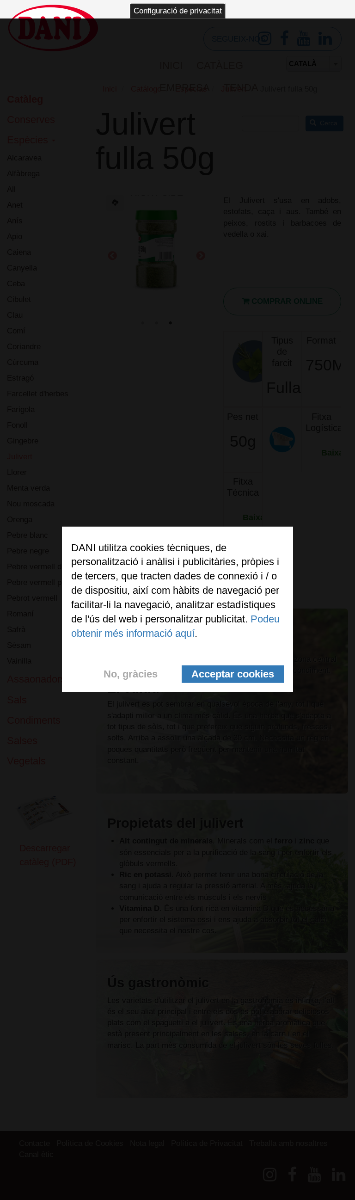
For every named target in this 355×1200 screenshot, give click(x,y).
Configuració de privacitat (178, 10)
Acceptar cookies (232, 674)
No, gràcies (131, 674)
